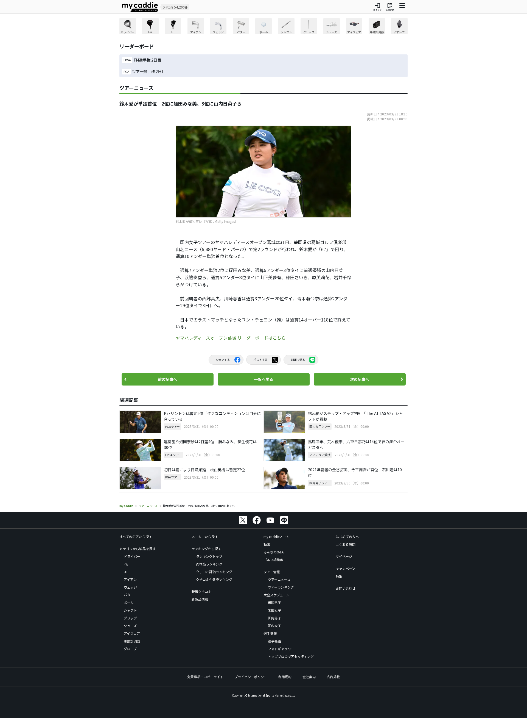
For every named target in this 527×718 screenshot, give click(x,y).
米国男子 (274, 602)
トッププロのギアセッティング (291, 656)
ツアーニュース (279, 579)
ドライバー (132, 556)
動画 (267, 544)
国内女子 (274, 625)
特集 (339, 576)
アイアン (130, 579)
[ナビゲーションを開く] (402, 6)
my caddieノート (276, 536)
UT (126, 571)
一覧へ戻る (263, 379)
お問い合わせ (345, 588)
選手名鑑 (274, 641)
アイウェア (132, 633)
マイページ (344, 556)
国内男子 (274, 618)
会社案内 (309, 676)
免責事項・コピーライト (205, 676)
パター (129, 594)
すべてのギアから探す (135, 536)
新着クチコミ (201, 591)
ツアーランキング (281, 587)
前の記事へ (167, 379)
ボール (129, 602)
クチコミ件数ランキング (214, 579)
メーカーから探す (205, 536)
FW (126, 564)
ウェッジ (130, 587)
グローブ (130, 648)
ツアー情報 (272, 571)
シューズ (130, 625)
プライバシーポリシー (250, 676)
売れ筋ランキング (209, 564)
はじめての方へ (347, 536)
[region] (263, 27)
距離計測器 (132, 641)
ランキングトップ (209, 556)
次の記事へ (359, 379)
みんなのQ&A (274, 552)
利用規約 (284, 676)
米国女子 (274, 610)
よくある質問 (345, 544)
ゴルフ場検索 (273, 559)
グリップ (130, 618)
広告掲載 (333, 676)
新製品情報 (200, 599)
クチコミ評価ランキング (214, 571)
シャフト (130, 610)
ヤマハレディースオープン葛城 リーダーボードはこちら (231, 337)
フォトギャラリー (281, 648)
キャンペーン (345, 568)
